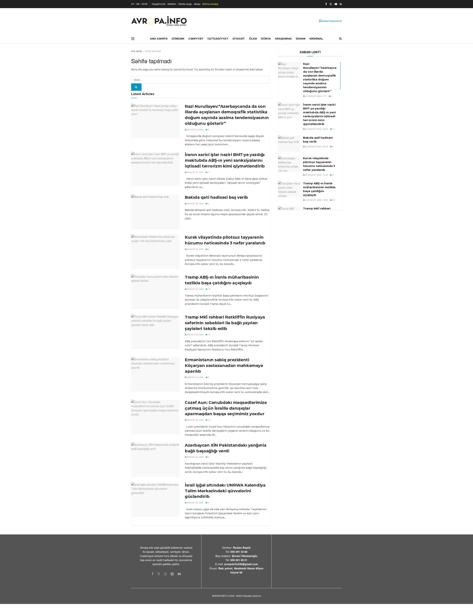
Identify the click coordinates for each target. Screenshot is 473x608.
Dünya (266, 38)
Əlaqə (197, 4)
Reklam (172, 4)
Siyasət (238, 38)
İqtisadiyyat (217, 38)
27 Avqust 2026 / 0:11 (316, 95)
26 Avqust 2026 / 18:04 (316, 199)
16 (208, 419)
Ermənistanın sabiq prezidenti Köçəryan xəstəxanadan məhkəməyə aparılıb (224, 365)
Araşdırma (283, 38)
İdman (300, 38)
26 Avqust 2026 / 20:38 (316, 146)
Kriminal (316, 38)
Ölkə (253, 38)
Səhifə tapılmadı (153, 50)
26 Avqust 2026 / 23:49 (316, 128)
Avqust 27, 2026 (194, 129)
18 (208, 288)
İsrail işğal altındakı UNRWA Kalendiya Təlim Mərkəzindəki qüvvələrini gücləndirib (225, 491)
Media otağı (185, 4)
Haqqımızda (158, 4)
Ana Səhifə (158, 38)
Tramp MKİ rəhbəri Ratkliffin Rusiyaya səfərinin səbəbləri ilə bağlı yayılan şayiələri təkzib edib (225, 323)
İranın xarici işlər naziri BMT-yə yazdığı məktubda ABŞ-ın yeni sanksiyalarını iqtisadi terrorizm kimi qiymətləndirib (225, 160)
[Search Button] (136, 87)
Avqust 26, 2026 (194, 172)
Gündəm (177, 38)
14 (208, 334)
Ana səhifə (136, 50)
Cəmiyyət (195, 38)
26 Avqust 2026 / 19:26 (316, 174)
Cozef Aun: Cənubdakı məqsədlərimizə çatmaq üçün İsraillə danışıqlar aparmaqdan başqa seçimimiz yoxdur (226, 408)
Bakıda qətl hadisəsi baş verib (216, 197)
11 (208, 172)
